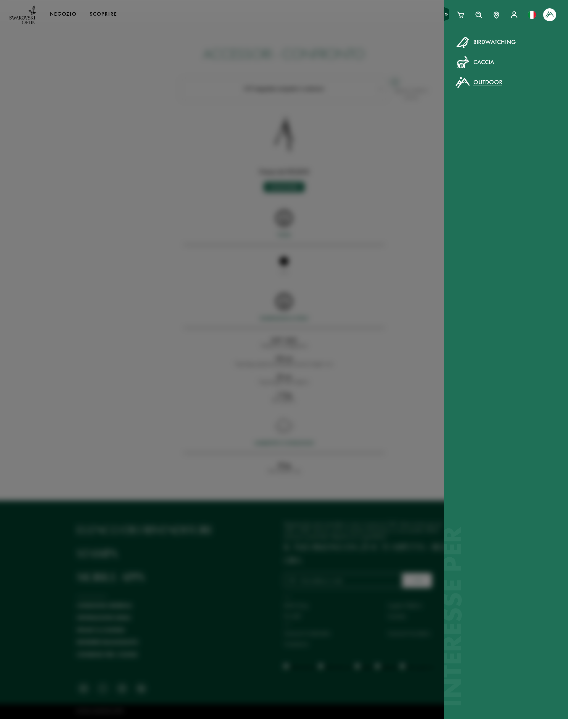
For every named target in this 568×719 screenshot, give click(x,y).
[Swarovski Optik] (23, 14)
